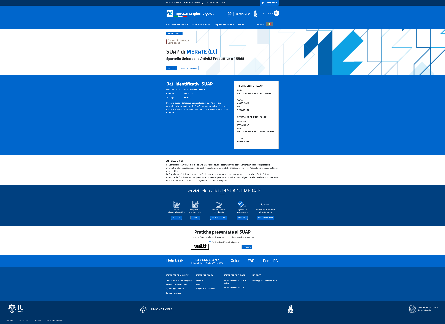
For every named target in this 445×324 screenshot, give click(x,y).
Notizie (241, 24)
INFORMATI (171, 68)
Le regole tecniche (173, 292)
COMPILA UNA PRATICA (189, 68)
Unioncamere (212, 2)
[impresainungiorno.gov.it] (214, 13)
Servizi (199, 284)
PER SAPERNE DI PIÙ (265, 217)
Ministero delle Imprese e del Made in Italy (184, 2)
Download (200, 280)
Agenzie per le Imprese (175, 288)
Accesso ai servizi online (205, 288)
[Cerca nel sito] (276, 13)
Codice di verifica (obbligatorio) (227, 242)
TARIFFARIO (242, 217)
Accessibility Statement (54, 320)
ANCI (224, 2)
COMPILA (195, 217)
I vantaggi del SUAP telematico (264, 280)
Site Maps (37, 320)
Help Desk (260, 24)
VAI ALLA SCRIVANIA (219, 217)
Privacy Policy (23, 320)
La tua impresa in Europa (234, 287)
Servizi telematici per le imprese (179, 280)
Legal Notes (10, 320)
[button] (176, 24)
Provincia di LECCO (174, 33)
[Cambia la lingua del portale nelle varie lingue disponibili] (269, 24)
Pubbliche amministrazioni (176, 284)
